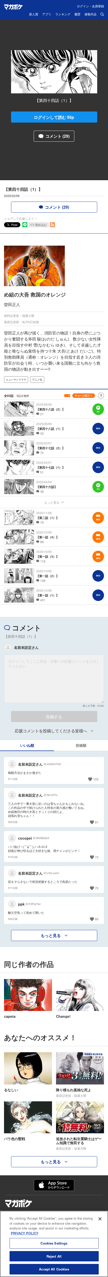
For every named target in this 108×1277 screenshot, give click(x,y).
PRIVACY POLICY (24, 1233)
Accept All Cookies (54, 1269)
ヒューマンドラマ (16, 379)
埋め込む (41, 224)
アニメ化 (37, 379)
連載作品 (90, 14)
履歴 (77, 14)
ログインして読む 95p (54, 117)
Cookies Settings (53, 1243)
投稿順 (81, 745)
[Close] (99, 1218)
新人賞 (33, 14)
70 (96, 888)
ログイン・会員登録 (90, 6)
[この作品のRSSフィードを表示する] (52, 224)
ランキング (62, 14)
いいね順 (27, 745)
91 (96, 822)
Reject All (54, 1256)
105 (95, 779)
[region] (54, 1244)
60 (96, 919)
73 (96, 857)
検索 (102, 14)
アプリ (46, 14)
